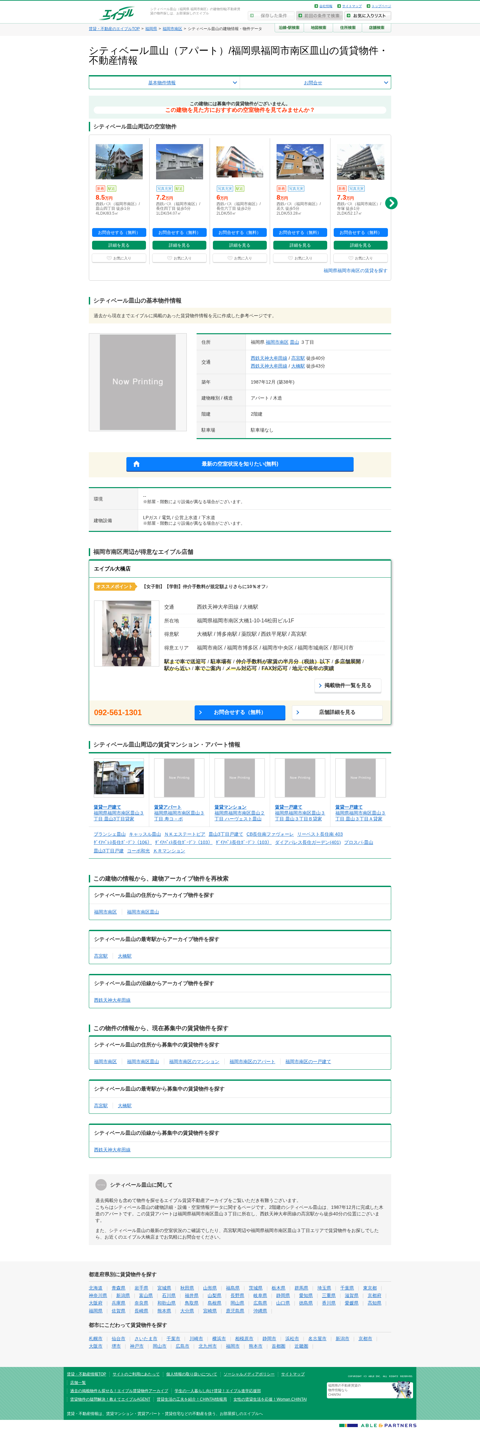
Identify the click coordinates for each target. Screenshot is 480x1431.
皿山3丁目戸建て (226, 834)
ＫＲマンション (169, 850)
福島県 (233, 1288)
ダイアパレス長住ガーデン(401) (308, 842)
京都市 (365, 1338)
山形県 (210, 1288)
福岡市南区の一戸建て (308, 1061)
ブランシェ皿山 (110, 834)
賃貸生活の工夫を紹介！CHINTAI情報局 (192, 1399)
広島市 (182, 1346)
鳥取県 (192, 1303)
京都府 (374, 1295)
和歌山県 (166, 1303)
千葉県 (347, 1288)
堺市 (116, 1346)
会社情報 (325, 6)
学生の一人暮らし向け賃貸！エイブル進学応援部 (218, 1391)
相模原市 (244, 1338)
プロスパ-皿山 (358, 842)
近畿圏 (301, 1346)
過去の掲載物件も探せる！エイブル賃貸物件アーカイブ (119, 1391)
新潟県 (123, 1295)
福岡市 (233, 1346)
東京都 (370, 1288)
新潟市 (342, 1338)
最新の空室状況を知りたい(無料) (240, 464)
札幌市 (96, 1338)
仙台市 (118, 1338)
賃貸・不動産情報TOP (86, 1374)
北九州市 (208, 1346)
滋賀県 (352, 1295)
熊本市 (256, 1346)
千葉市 (173, 1338)
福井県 (192, 1295)
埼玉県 (324, 1288)
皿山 (294, 342)
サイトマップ (352, 6)
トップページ (381, 6)
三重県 (329, 1295)
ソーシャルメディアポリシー (249, 1374)
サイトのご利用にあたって (136, 1374)
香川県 (329, 1303)
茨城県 (256, 1288)
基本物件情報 (162, 82)
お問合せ (313, 82)
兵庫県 (118, 1303)
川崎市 (196, 1338)
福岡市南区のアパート (252, 1061)
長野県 (237, 1295)
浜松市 (292, 1338)
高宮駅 (298, 358)
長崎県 (141, 1310)
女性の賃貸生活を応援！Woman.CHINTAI (270, 1399)
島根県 (214, 1303)
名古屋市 (317, 1338)
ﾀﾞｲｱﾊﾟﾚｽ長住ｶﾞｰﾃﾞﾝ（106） (123, 842)
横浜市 (219, 1338)
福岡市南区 (277, 342)
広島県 (260, 1303)
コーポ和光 (138, 850)
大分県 (187, 1310)
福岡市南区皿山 (143, 911)
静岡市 (269, 1338)
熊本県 (164, 1310)
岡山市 (160, 1346)
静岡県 (283, 1295)
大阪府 (96, 1303)
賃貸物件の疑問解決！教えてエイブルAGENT (110, 1399)
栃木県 (278, 1288)
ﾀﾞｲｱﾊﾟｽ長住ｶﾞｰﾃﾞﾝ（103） (244, 842)
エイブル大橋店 (112, 568)
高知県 (374, 1303)
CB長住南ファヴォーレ (270, 834)
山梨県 (214, 1295)
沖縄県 (260, 1310)
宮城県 (164, 1288)
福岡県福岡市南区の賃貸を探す (356, 270)
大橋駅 (298, 366)
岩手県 (141, 1288)
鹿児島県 (235, 1310)
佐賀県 (118, 1310)
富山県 (146, 1295)
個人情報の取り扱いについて (191, 1374)
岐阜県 (260, 1295)
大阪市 (96, 1346)
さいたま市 (146, 1338)
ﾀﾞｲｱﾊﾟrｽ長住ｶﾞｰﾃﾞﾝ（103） (184, 842)
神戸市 (137, 1346)
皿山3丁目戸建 (109, 850)
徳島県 (306, 1303)
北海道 (96, 1288)
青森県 (118, 1288)
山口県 (283, 1303)
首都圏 (278, 1346)
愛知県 (306, 1295)
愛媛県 (352, 1303)
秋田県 (187, 1288)
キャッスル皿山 (145, 834)
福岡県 (96, 1310)
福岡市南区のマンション (194, 1061)
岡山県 (237, 1303)
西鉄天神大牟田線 (269, 358)
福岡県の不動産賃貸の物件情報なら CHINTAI (344, 1390)
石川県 (169, 1295)
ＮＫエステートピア (184, 834)
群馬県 (301, 1288)
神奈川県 (98, 1295)
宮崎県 (210, 1310)
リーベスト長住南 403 (320, 834)
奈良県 (141, 1303)
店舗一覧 (78, 1382)
